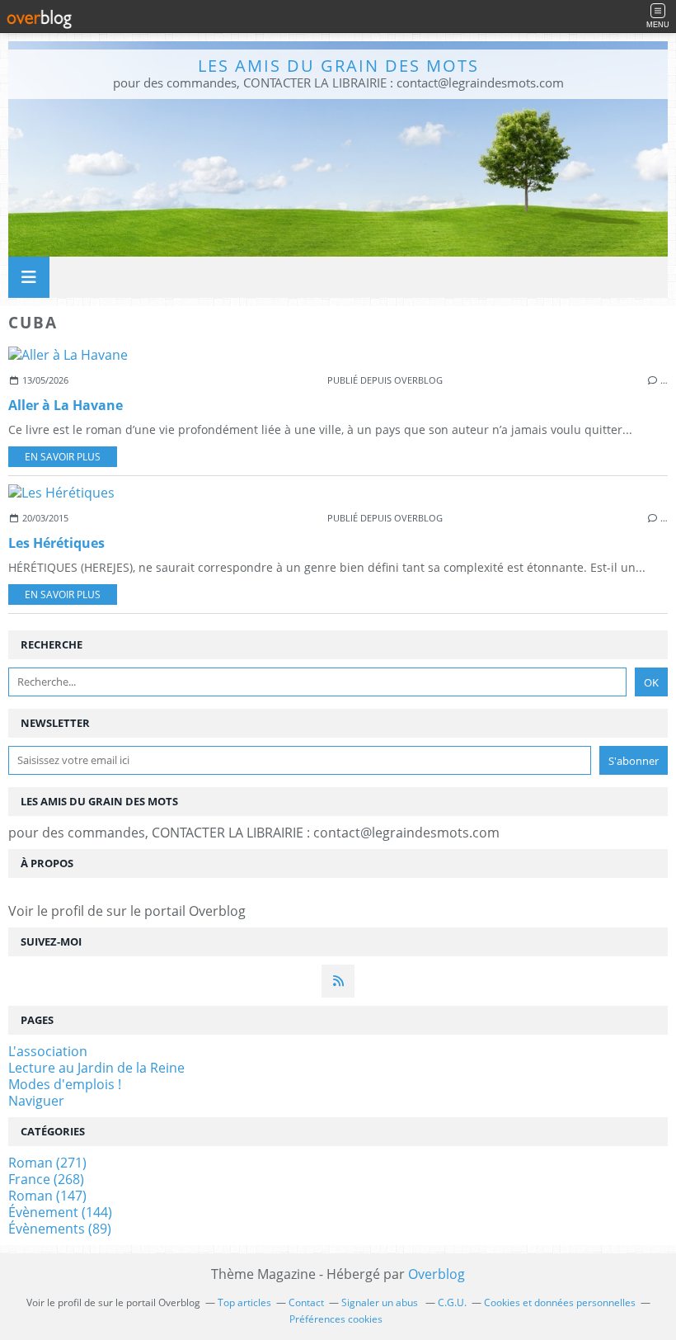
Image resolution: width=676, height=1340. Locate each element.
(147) (47, 1196)
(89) (59, 1229)
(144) (60, 1212)
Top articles (244, 1302)
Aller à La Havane (65, 405)
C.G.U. (452, 1302)
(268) (46, 1179)
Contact (306, 1302)
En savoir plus (63, 457)
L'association (47, 1051)
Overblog (436, 1274)
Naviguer (36, 1101)
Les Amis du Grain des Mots (338, 65)
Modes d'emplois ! (64, 1084)
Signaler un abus (380, 1302)
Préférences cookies (336, 1319)
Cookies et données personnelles (560, 1302)
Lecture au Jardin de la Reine (96, 1068)
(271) (47, 1163)
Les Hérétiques (56, 543)
